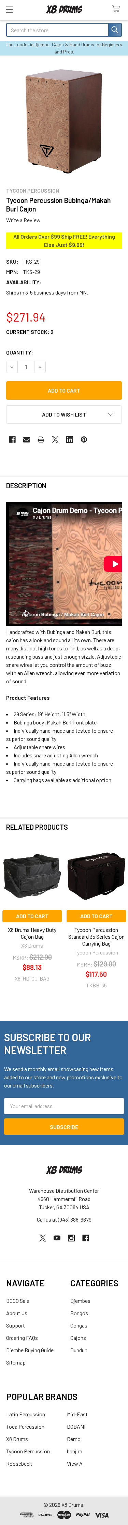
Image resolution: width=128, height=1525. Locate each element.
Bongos (79, 1313)
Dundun (78, 1350)
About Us (16, 1313)
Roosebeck (19, 1463)
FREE (79, 236)
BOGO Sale (17, 1300)
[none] (64, 121)
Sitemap (16, 1362)
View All (76, 1463)
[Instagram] (71, 1238)
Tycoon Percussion (28, 1451)
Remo (74, 1439)
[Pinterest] (84, 439)
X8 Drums (17, 1439)
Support (15, 1325)
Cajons (78, 1337)
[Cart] (117, 9)
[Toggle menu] (9, 9)
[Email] (26, 439)
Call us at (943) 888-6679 (64, 1219)
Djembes (80, 1300)
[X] (55, 439)
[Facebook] (12, 439)
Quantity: (19, 352)
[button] (64, 414)
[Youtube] (57, 1238)
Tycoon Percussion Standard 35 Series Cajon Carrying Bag (96, 936)
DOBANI (76, 1426)
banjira (74, 1451)
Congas (78, 1325)
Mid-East (77, 1414)
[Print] (41, 439)
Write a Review (23, 220)
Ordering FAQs (22, 1337)
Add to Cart (32, 916)
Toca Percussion (25, 1426)
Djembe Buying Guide (30, 1350)
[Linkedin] (69, 439)
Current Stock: (30, 331)
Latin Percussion (25, 1414)
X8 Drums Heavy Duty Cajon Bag (32, 933)
